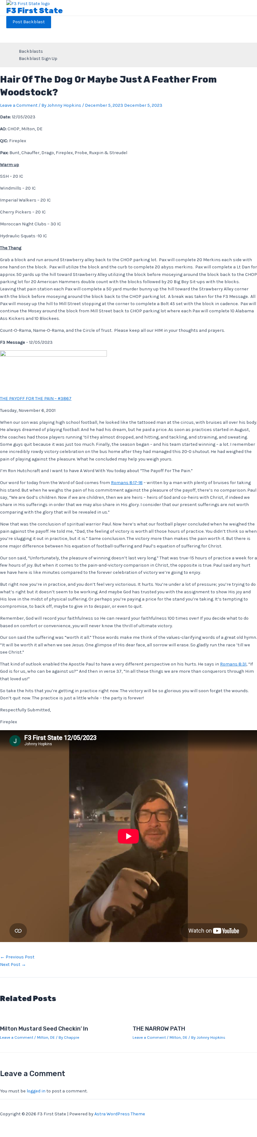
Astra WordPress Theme (119, 1114)
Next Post (13, 964)
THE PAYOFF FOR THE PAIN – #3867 (35, 398)
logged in (36, 1091)
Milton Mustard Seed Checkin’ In (44, 1028)
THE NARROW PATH (159, 1028)
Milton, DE (46, 1037)
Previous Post (17, 957)
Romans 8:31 (233, 664)
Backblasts (31, 51)
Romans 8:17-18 (127, 482)
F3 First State (34, 10)
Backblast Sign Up (38, 58)
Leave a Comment (19, 105)
